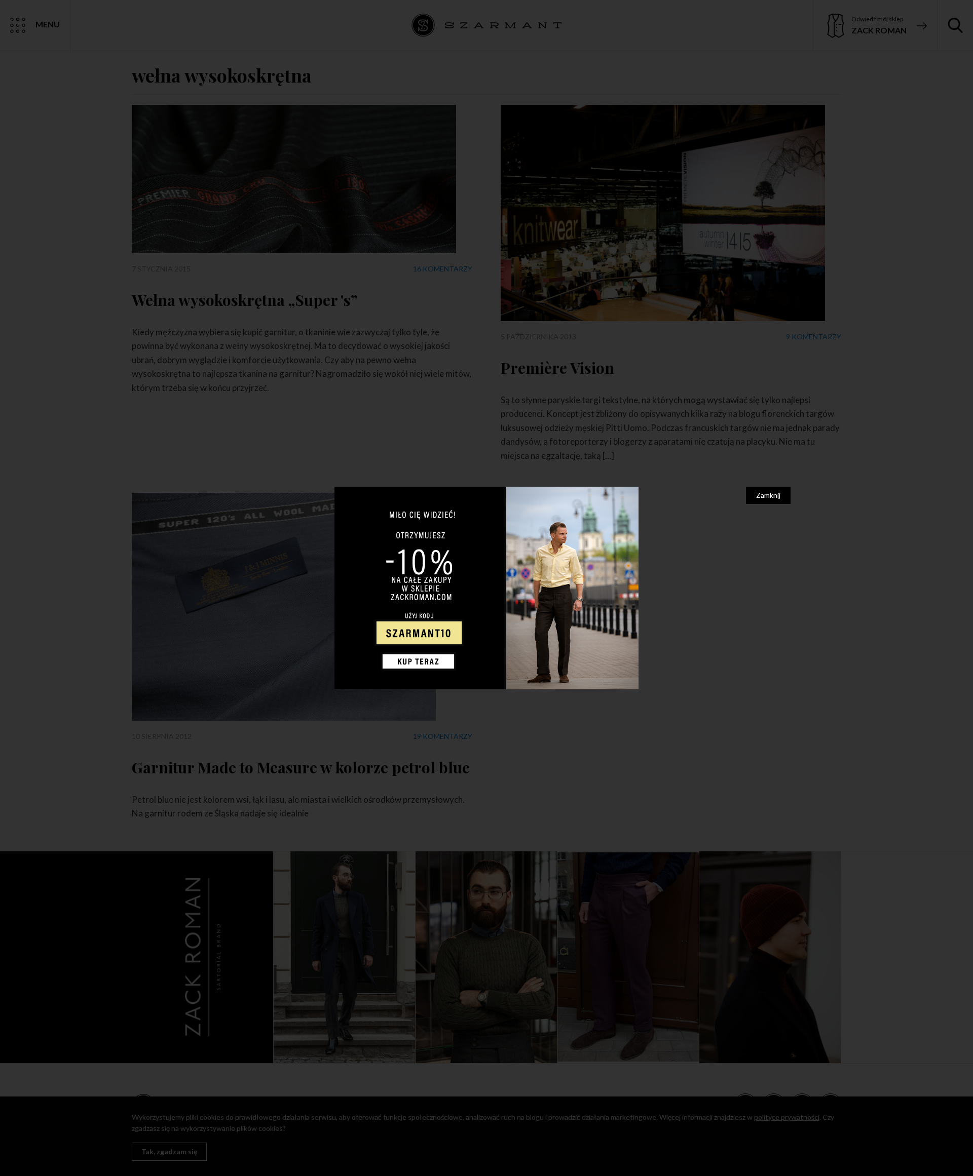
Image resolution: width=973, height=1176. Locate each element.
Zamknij (768, 495)
